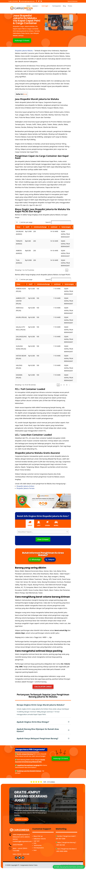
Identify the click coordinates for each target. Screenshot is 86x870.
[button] (22, 227)
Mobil (56, 525)
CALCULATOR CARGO (43, 686)
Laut (38, 525)
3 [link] (63, 385)
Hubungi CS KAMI (21, 819)
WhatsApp (36, 559)
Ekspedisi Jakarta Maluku (24, 51)
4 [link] (66, 385)
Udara (47, 525)
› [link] (69, 270)
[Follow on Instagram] (23, 857)
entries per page (26, 222)
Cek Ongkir (45, 6)
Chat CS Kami (43, 539)
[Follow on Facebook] (16, 857)
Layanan (35, 6)
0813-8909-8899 (61, 851)
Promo (70, 6)
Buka (25, 94)
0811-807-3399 (60, 839)
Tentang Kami (56, 6)
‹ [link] (55, 385)
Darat (30, 525)
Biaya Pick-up (38, 836)
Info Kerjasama (39, 848)
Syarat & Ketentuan (72, 1)
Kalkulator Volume (40, 839)
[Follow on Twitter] (19, 857)
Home (28, 6)
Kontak (29, 10)
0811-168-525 (60, 845)
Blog (64, 6)
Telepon (51, 559)
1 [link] (66, 270)
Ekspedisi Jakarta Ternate (25, 488)
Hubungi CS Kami (22, 40)
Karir (35, 850)
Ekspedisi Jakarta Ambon (25, 486)
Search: (48, 222)
